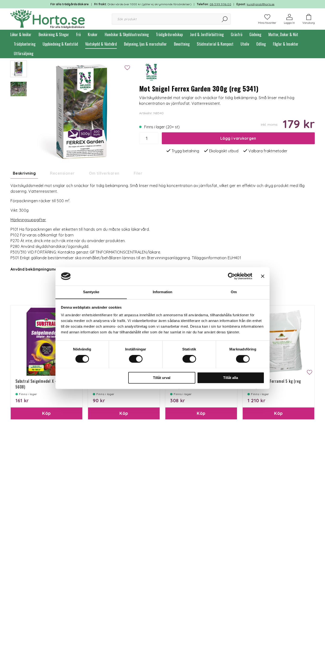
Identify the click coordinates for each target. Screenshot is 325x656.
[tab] (18, 69)
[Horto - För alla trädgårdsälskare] (47, 18)
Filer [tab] (138, 173)
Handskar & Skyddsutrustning (127, 34)
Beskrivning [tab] (24, 173)
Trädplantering (24, 44)
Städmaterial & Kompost (215, 44)
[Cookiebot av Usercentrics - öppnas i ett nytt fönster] (231, 276)
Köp (46, 413)
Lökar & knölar (20, 34)
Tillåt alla (230, 378)
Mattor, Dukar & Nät (283, 34)
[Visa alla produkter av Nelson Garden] (151, 72)
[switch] (136, 359)
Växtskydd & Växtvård (101, 44)
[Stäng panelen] (262, 276)
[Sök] (225, 19)
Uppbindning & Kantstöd (60, 44)
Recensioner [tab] (62, 173)
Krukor (93, 34)
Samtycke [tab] (91, 292)
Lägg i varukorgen (238, 138)
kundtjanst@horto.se (261, 4)
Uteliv (245, 44)
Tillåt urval (161, 378)
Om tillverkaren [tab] (104, 173)
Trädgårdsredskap (169, 34)
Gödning (255, 34)
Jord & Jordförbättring (207, 34)
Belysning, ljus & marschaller (145, 44)
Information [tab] (162, 292)
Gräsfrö (236, 34)
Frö (78, 34)
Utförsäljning (23, 53)
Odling (261, 44)
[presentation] (18, 69)
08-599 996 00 (220, 4)
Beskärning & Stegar (54, 34)
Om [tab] (234, 292)
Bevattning (182, 44)
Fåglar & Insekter (285, 44)
